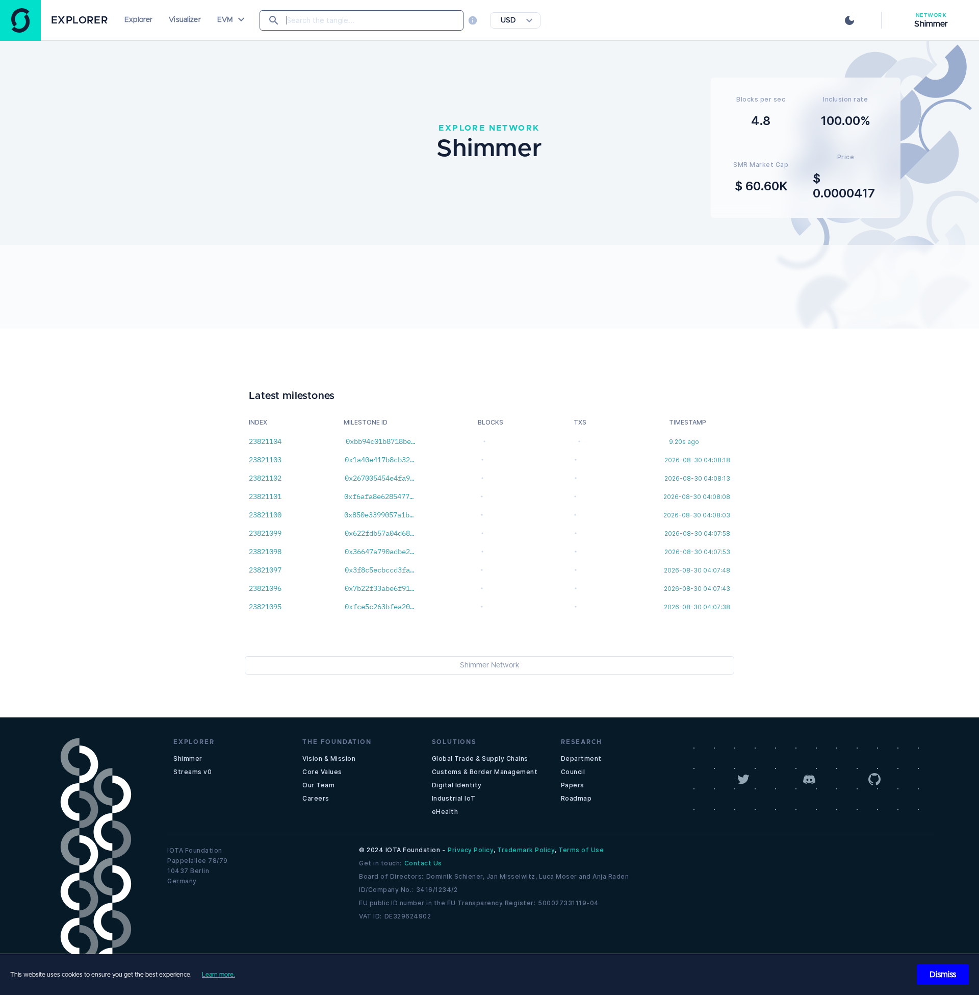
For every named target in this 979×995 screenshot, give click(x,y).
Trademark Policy (526, 850)
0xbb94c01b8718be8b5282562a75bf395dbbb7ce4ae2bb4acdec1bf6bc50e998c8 (380, 441)
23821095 (265, 606)
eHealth (445, 811)
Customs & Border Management (485, 772)
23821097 (265, 570)
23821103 (265, 459)
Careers (315, 798)
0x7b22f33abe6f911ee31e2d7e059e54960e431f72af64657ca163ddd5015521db (379, 588)
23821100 (265, 514)
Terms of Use (581, 850)
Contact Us (423, 863)
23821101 (265, 496)
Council (573, 772)
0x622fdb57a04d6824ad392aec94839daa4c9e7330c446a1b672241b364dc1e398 (379, 533)
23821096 (265, 588)
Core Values (322, 772)
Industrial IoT (454, 798)
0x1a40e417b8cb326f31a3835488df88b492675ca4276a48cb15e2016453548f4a (379, 459)
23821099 (265, 533)
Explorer (138, 19)
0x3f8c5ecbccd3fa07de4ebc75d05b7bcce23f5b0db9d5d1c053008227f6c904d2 (379, 570)
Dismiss (943, 975)
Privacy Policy (471, 850)
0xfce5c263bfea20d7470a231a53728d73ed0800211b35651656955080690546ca (379, 606)
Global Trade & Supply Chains (480, 758)
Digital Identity (457, 785)
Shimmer (187, 758)
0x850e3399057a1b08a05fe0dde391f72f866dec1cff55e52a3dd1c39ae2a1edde (379, 514)
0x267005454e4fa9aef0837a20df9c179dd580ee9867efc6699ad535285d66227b (379, 478)
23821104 (265, 441)
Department (581, 758)
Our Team (318, 785)
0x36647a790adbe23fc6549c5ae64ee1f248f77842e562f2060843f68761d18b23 (379, 551)
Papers (572, 785)
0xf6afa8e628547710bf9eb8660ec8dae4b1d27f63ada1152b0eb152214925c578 (379, 496)
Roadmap (576, 798)
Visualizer (184, 19)
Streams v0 (192, 772)
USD (508, 20)
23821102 (265, 478)
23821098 (265, 551)
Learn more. (218, 975)
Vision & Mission (328, 758)
